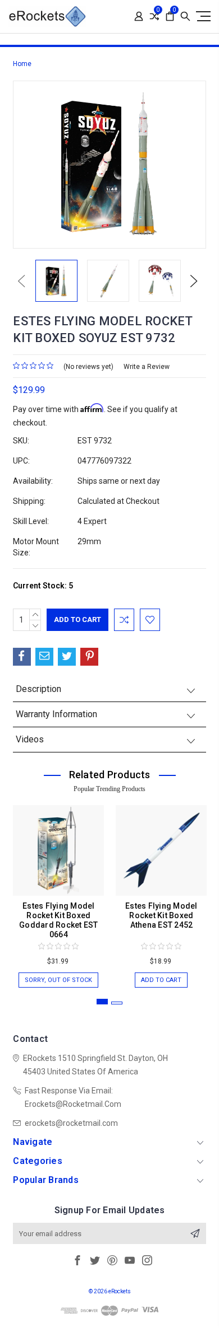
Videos (30, 739)
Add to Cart (161, 980)
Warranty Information (56, 714)
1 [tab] (102, 1001)
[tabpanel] (58, 891)
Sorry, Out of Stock (58, 980)
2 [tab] (116, 1003)
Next (193, 281)
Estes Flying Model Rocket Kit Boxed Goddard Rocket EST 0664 (58, 920)
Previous (21, 281)
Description (38, 689)
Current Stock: (43, 585)
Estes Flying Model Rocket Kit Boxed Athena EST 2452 (161, 915)
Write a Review (147, 367)
